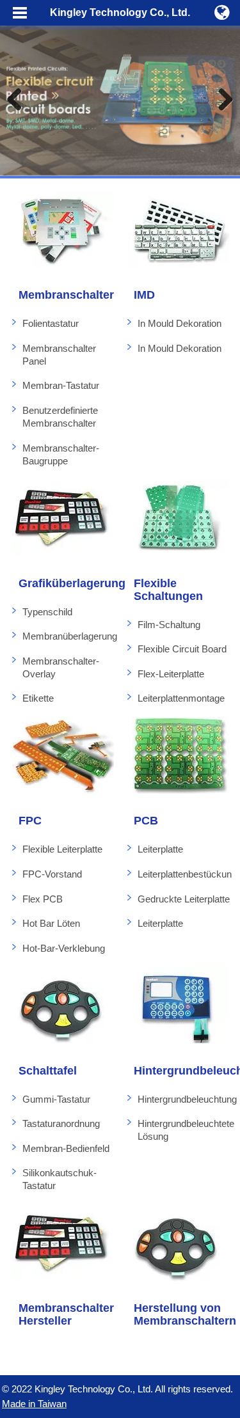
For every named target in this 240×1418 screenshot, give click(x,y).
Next (221, 100)
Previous (19, 100)
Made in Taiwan (34, 1403)
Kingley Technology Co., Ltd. (120, 12)
